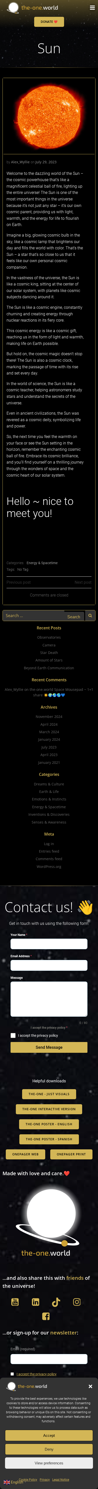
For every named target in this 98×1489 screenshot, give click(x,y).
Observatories (49, 637)
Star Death (49, 652)
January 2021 (49, 762)
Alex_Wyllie (20, 162)
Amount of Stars (49, 660)
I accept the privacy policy (37, 1374)
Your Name (19, 935)
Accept (49, 1435)
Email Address (21, 956)
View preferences (49, 1463)
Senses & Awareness (49, 822)
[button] (90, 1386)
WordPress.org (49, 866)
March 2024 (49, 731)
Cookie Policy (28, 1479)
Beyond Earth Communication (49, 667)
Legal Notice (60, 1479)
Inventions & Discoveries (49, 814)
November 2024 (49, 716)
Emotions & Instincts (49, 799)
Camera (49, 645)
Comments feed (49, 858)
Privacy (45, 1479)
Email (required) (23, 1349)
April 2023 (49, 754)
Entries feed (49, 851)
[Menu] (92, 8)
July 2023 (49, 747)
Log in (49, 843)
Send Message (49, 1047)
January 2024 (49, 739)
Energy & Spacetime (42, 563)
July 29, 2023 (46, 162)
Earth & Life (49, 791)
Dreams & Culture (49, 784)
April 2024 (49, 724)
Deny (49, 1449)
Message (17, 978)
